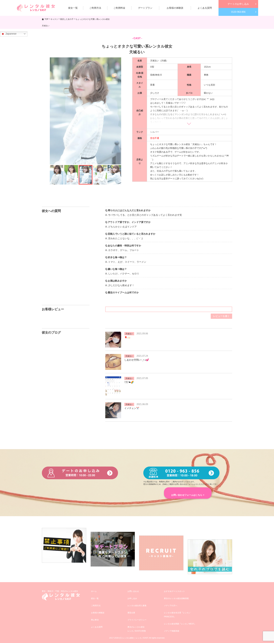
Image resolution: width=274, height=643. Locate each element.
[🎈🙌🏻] (113, 345)
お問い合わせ (133, 591)
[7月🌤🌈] (113, 394)
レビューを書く (221, 316)
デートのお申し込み (238, 4)
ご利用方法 (96, 605)
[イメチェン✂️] (113, 416)
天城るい (129, 334)
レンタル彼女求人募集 (137, 605)
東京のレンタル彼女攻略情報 (176, 598)
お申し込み (132, 598)
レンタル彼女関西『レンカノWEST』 (180, 624)
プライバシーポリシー (137, 620)
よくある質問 (96, 627)
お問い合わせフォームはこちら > (187, 495)
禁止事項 (95, 620)
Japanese (10, 33)
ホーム (94, 591)
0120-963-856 (238, 11)
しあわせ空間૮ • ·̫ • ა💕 (136, 359)
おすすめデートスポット (174, 591)
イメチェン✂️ (131, 408)
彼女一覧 (95, 598)
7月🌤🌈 (129, 382)
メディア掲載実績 (171, 631)
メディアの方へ (170, 605)
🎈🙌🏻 (127, 337)
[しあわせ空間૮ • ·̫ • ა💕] (113, 368)
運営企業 (131, 613)
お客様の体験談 (97, 613)
